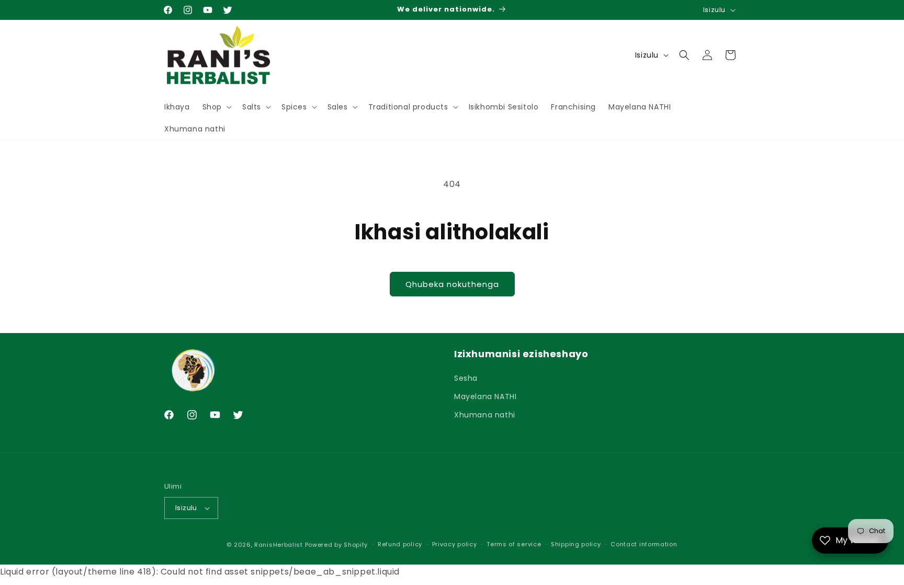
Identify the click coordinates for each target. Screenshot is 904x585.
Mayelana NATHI (485, 396)
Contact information (644, 544)
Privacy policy (454, 544)
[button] (216, 107)
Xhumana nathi (484, 415)
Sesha (466, 378)
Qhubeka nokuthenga (452, 284)
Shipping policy (576, 544)
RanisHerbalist (278, 544)
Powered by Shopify (336, 544)
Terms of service (514, 544)
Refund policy (400, 544)
